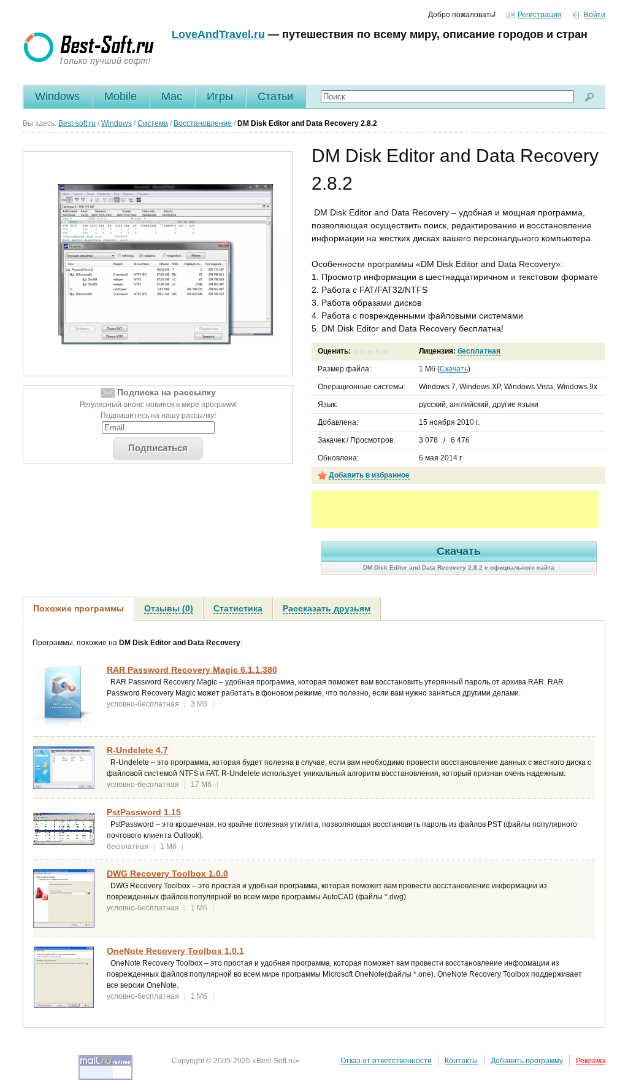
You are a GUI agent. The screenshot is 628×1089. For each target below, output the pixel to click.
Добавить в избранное (369, 475)
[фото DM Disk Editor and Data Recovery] (165, 264)
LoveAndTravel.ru (218, 34)
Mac (171, 96)
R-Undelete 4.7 (137, 750)
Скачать (454, 369)
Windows (57, 96)
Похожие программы (78, 608)
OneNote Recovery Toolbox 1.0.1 (175, 951)
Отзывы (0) (168, 608)
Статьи (275, 96)
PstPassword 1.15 (144, 812)
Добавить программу (527, 1060)
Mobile (120, 96)
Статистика (237, 608)
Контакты (461, 1060)
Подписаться (158, 448)
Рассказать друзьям (326, 608)
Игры (220, 96)
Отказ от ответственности (386, 1060)
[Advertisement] (455, 509)
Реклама (590, 1060)
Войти (594, 14)
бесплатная (479, 351)
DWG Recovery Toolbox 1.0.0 (167, 873)
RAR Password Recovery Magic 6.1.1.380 (192, 670)
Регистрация (540, 14)
